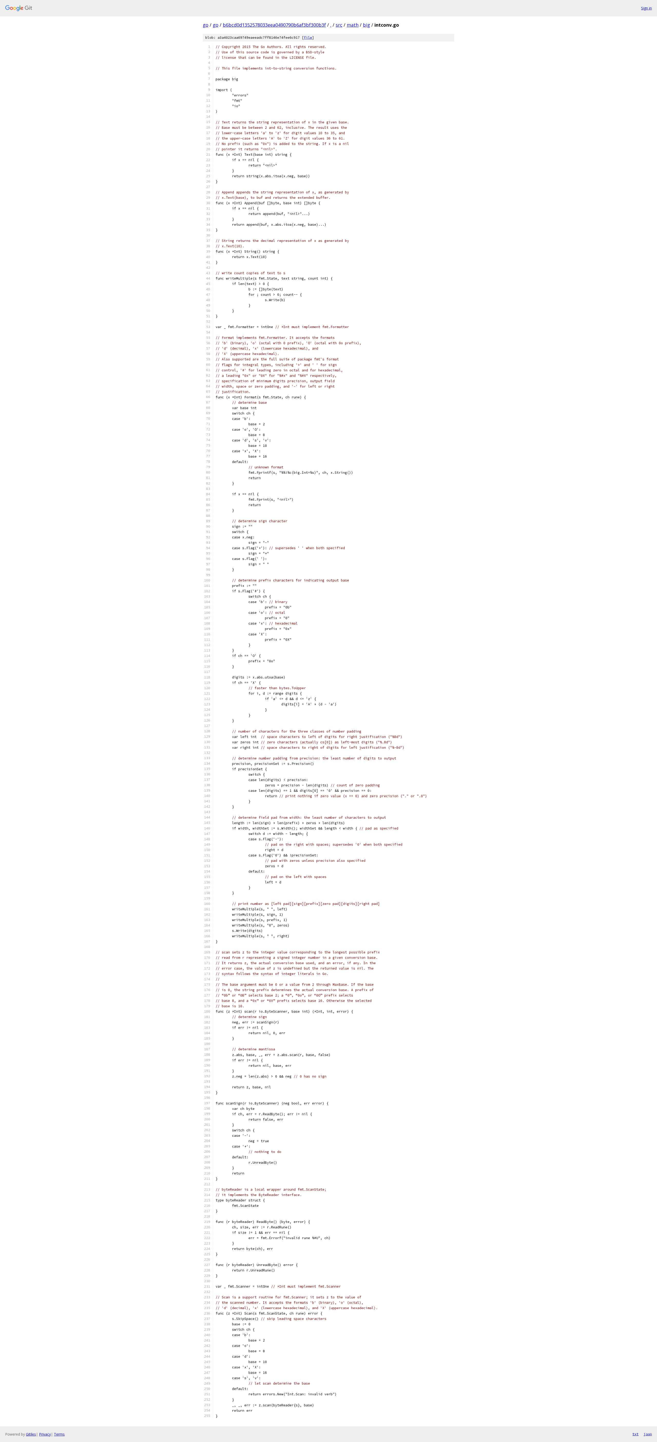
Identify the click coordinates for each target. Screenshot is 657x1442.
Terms (59, 1434)
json (648, 1434)
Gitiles (31, 1434)
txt (635, 1434)
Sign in (646, 8)
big (366, 25)
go (205, 25)
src (339, 25)
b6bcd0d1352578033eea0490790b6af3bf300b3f (274, 25)
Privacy (45, 1434)
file (308, 37)
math (353, 25)
